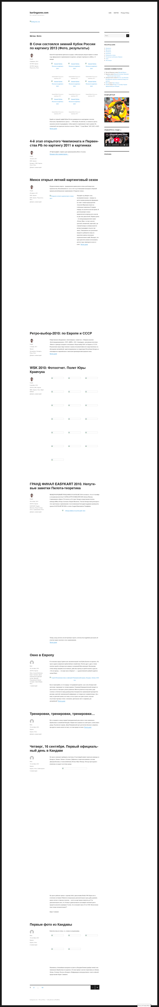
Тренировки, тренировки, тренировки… (62, 713)
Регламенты (108, 51)
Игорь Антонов (38, 508)
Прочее (31, 349)
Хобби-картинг (41, 768)
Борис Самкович (34, 675)
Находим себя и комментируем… (59, 154)
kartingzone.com (39, 12)
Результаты (33, 68)
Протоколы (108, 50)
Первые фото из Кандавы (51, 924)
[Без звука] (124, 145)
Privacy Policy (125, 13)
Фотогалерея (109, 60)
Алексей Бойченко (38, 673)
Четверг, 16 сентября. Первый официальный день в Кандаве (64, 748)
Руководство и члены (111, 55)
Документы (108, 48)
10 (43, 987)
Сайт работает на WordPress (53, 999)
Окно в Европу (42, 654)
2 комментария (33, 945)
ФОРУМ (116, 13)
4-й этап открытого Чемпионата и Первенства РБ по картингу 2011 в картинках (64, 143)
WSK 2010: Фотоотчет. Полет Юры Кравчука (58, 369)
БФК (110, 13)
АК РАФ (32, 64)
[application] (116, 140)
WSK (31, 390)
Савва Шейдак (38, 682)
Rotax (31, 673)
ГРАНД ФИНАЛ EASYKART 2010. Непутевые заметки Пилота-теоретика (63, 485)
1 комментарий (33, 686)
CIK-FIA (32, 387)
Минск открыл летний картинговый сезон (64, 179)
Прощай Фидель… (123, 72)
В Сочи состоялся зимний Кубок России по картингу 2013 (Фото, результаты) (62, 45)
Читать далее (53, 128)
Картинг (36, 64)
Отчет (31, 165)
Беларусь (32, 163)
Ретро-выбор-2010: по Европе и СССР (61, 333)
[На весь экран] (127, 145)
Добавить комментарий (35, 167)
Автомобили (33, 351)
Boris (31, 666)
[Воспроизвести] (106, 145)
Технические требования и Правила (114, 57)
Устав (107, 58)
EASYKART (33, 506)
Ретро (31, 353)
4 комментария (33, 771)
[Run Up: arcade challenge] (116, 109)
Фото (37, 68)
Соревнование (37, 509)
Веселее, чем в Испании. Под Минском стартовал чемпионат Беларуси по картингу (117, 79)
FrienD (31, 59)
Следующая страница (97, 989)
